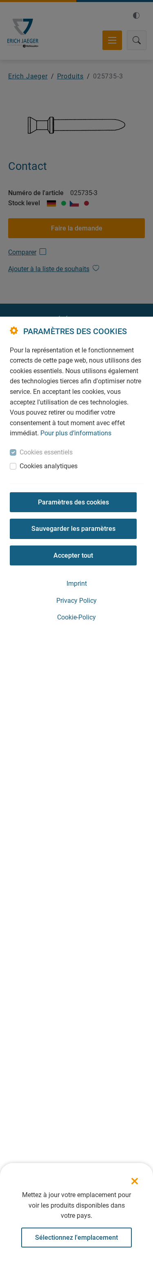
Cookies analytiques (49, 466)
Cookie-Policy (76, 617)
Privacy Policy (76, 600)
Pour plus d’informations (75, 433)
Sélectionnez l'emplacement (76, 1237)
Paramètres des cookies (73, 502)
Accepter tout (73, 555)
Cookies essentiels (46, 452)
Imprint (77, 583)
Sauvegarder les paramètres (73, 528)
